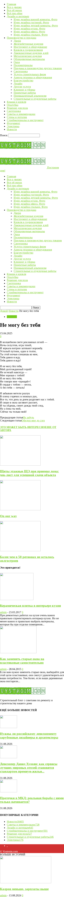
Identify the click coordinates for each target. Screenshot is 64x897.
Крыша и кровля (16, 101)
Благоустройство (23, 80)
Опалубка (12, 104)
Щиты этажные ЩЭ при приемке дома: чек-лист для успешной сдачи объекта (29, 473)
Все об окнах (14, 10)
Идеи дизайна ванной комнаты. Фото (35, 19)
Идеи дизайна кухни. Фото (29, 28)
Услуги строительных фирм (30, 74)
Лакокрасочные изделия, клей (31, 53)
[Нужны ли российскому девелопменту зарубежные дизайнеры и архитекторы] (8, 727)
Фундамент (13, 123)
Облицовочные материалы (29, 59)
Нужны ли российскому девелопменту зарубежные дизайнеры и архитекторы (29, 735)
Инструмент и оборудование (30, 46)
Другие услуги (22, 86)
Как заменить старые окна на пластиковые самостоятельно (22, 660)
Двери (17, 40)
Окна (17, 62)
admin (3, 612)
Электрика (13, 126)
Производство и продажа (21, 37)
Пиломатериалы (23, 65)
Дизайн (18, 83)
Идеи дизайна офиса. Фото (29, 31)
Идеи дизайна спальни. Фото (31, 34)
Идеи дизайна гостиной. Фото (31, 22)
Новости (12, 129)
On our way (8, 516)
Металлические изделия (28, 56)
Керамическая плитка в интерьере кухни (30, 605)
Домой (4, 310)
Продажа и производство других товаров (38, 68)
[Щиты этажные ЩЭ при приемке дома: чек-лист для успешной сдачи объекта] (20, 464)
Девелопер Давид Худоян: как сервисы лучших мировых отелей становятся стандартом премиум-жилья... (28, 767)
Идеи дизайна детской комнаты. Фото (36, 25)
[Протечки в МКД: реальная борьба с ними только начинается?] (8, 791)
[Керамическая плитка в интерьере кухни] (16, 599)
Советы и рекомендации (21, 114)
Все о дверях (14, 7)
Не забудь (28, 417)
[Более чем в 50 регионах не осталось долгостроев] (20, 550)
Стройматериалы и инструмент (25, 120)
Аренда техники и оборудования (33, 77)
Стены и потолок (17, 117)
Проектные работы (25, 92)
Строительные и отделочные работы (35, 98)
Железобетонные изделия (28, 43)
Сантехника (21, 71)
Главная (11, 4)
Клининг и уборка (24, 89)
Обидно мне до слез (33, 420)
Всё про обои (14, 13)
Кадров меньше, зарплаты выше (24, 889)
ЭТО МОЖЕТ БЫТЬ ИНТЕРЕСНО (22, 427)
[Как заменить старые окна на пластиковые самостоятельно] (18, 652)
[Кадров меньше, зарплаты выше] (25, 882)
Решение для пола (17, 108)
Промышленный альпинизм (30, 95)
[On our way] (20, 509)
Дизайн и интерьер (18, 16)
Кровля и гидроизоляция (28, 50)
